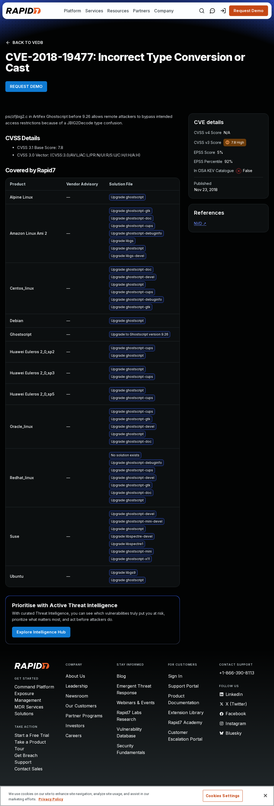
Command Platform (34, 686)
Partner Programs (84, 715)
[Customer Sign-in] (223, 11)
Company (164, 10)
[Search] (202, 11)
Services (94, 10)
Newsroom (77, 696)
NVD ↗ (200, 223)
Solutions (23, 713)
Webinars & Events (136, 702)
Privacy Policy (51, 799)
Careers (74, 735)
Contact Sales (28, 768)
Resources (118, 10)
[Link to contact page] (212, 11)
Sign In (175, 676)
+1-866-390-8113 (236, 673)
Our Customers (81, 705)
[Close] (265, 795)
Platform (72, 10)
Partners (141, 10)
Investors (75, 725)
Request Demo (249, 10)
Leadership (77, 686)
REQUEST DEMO (26, 86)
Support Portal (183, 686)
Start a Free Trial (31, 735)
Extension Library (186, 712)
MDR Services (28, 707)
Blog (121, 676)
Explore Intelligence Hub (41, 632)
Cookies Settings (222, 795)
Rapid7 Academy (185, 722)
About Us (75, 676)
